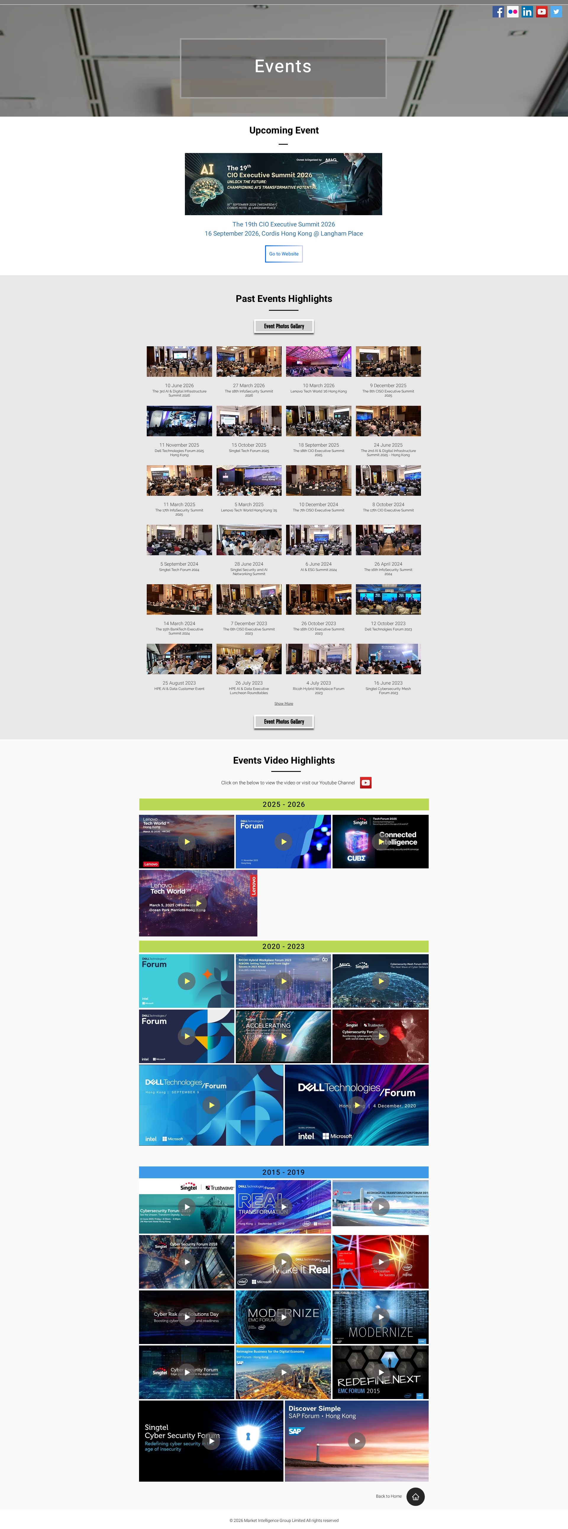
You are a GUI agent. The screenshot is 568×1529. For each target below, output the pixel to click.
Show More (284, 703)
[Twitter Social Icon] (556, 11)
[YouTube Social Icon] (542, 11)
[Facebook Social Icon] (498, 11)
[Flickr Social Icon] (513, 11)
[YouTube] (366, 782)
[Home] (415, 1497)
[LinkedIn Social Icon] (527, 11)
